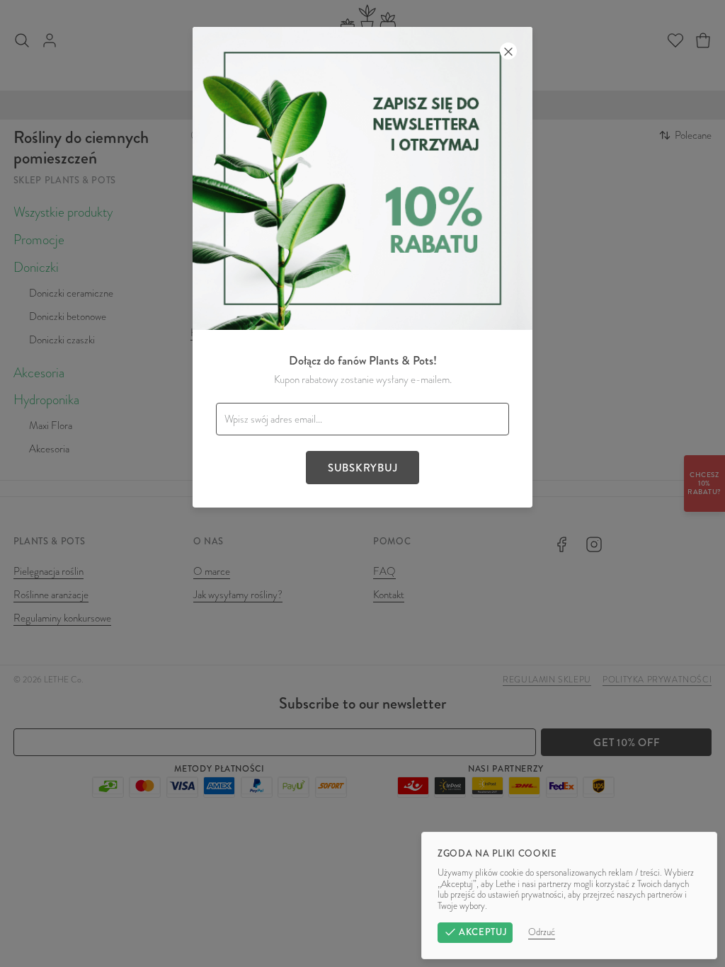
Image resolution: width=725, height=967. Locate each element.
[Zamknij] (508, 50)
